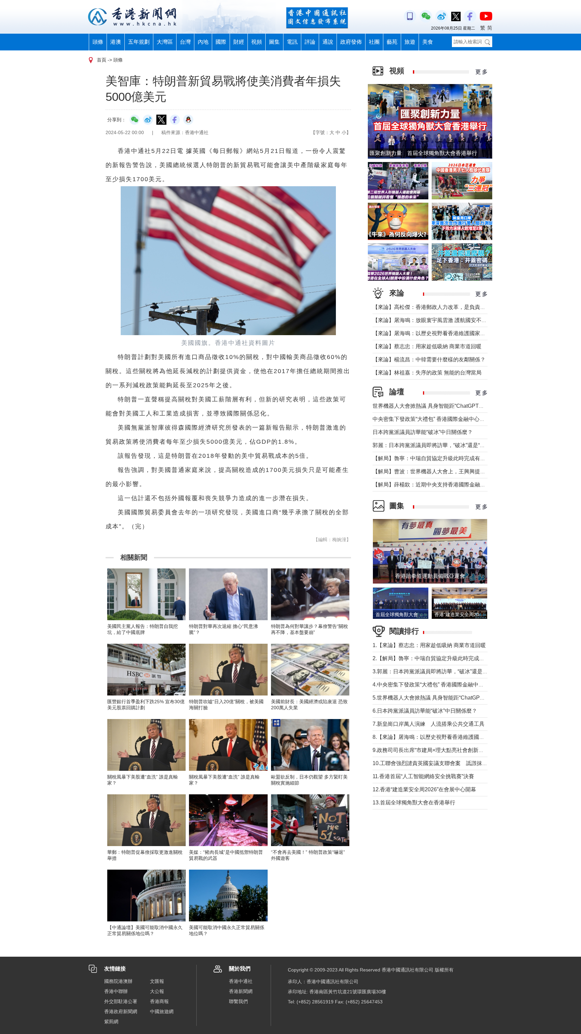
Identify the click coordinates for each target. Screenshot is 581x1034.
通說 (327, 42)
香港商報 (159, 1001)
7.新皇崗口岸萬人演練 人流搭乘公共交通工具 (429, 724)
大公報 (157, 991)
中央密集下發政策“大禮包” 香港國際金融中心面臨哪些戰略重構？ (450, 419)
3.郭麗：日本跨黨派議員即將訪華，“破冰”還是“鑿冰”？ (437, 671)
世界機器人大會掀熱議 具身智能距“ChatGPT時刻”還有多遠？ (445, 406)
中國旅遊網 (161, 1011)
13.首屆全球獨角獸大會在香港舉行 (414, 802)
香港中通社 (241, 981)
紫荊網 (111, 1021)
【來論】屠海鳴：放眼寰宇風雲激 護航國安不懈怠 (432, 320)
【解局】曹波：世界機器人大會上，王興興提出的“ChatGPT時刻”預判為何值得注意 (472, 471)
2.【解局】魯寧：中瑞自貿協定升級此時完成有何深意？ (439, 658)
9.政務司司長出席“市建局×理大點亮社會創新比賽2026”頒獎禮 (446, 750)
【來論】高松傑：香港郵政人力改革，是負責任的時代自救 (442, 307)
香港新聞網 (241, 991)
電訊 (292, 42)
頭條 (97, 42)
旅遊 (409, 42)
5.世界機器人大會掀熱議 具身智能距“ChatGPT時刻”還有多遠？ (447, 698)
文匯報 (157, 981)
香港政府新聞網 (120, 1011)
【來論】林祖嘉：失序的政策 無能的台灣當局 (427, 372)
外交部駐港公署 (120, 1001)
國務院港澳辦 (118, 981)
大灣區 (165, 42)
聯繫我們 (238, 1001)
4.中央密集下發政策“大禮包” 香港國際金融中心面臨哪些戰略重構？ (452, 684)
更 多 (481, 72)
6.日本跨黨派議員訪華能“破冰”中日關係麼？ (425, 711)
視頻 (256, 42)
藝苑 (392, 42)
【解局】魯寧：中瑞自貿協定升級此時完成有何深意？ (437, 458)
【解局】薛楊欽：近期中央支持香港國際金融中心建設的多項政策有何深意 (461, 484)
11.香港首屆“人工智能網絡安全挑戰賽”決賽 (423, 776)
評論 (310, 42)
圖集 (274, 42)
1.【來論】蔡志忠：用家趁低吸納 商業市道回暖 (429, 645)
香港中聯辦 (116, 991)
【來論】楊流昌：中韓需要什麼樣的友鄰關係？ (429, 359)
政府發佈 (351, 42)
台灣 (185, 42)
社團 (374, 42)
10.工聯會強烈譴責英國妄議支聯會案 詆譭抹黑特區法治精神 (446, 763)
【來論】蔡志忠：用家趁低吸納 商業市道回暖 (427, 346)
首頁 (101, 60)
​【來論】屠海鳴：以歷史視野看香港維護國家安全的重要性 (442, 333)
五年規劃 (139, 42)
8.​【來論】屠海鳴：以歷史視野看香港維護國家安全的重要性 (445, 737)
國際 (221, 42)
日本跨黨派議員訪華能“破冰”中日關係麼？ (423, 432)
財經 (238, 42)
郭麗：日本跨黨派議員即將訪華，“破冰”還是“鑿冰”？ (435, 445)
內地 (203, 42)
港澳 (115, 42)
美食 (427, 42)
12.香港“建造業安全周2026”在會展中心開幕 (424, 789)
